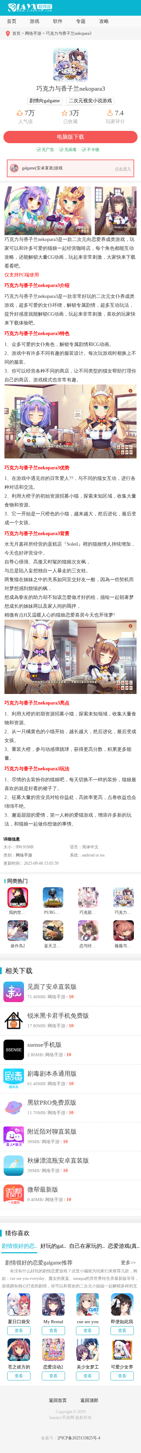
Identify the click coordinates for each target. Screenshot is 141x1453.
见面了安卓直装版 (52, 986)
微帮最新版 (42, 1189)
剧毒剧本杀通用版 (52, 1073)
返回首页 (58, 1400)
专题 (81, 21)
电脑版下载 (70, 137)
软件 (58, 21)
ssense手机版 (44, 1044)
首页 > (18, 33)
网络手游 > (35, 33)
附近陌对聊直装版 (52, 1131)
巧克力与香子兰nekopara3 (68, 33)
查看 (19, 1330)
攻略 (104, 21)
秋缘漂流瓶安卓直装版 (58, 1160)
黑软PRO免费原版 (51, 1102)
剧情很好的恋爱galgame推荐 (39, 1263)
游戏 (34, 21)
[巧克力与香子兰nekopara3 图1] (47, 210)
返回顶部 (89, 1400)
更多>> (128, 1262)
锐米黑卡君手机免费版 (58, 1015)
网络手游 (24, 855)
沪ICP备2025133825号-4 (78, 1438)
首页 (11, 21)
